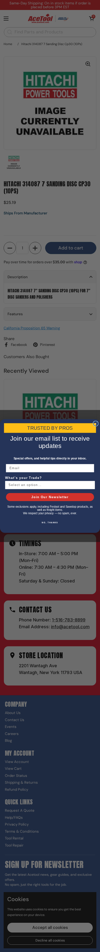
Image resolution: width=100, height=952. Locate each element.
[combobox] (48, 485)
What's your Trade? (23, 478)
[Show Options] (91, 485)
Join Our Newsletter (50, 497)
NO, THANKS (50, 523)
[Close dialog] (95, 423)
